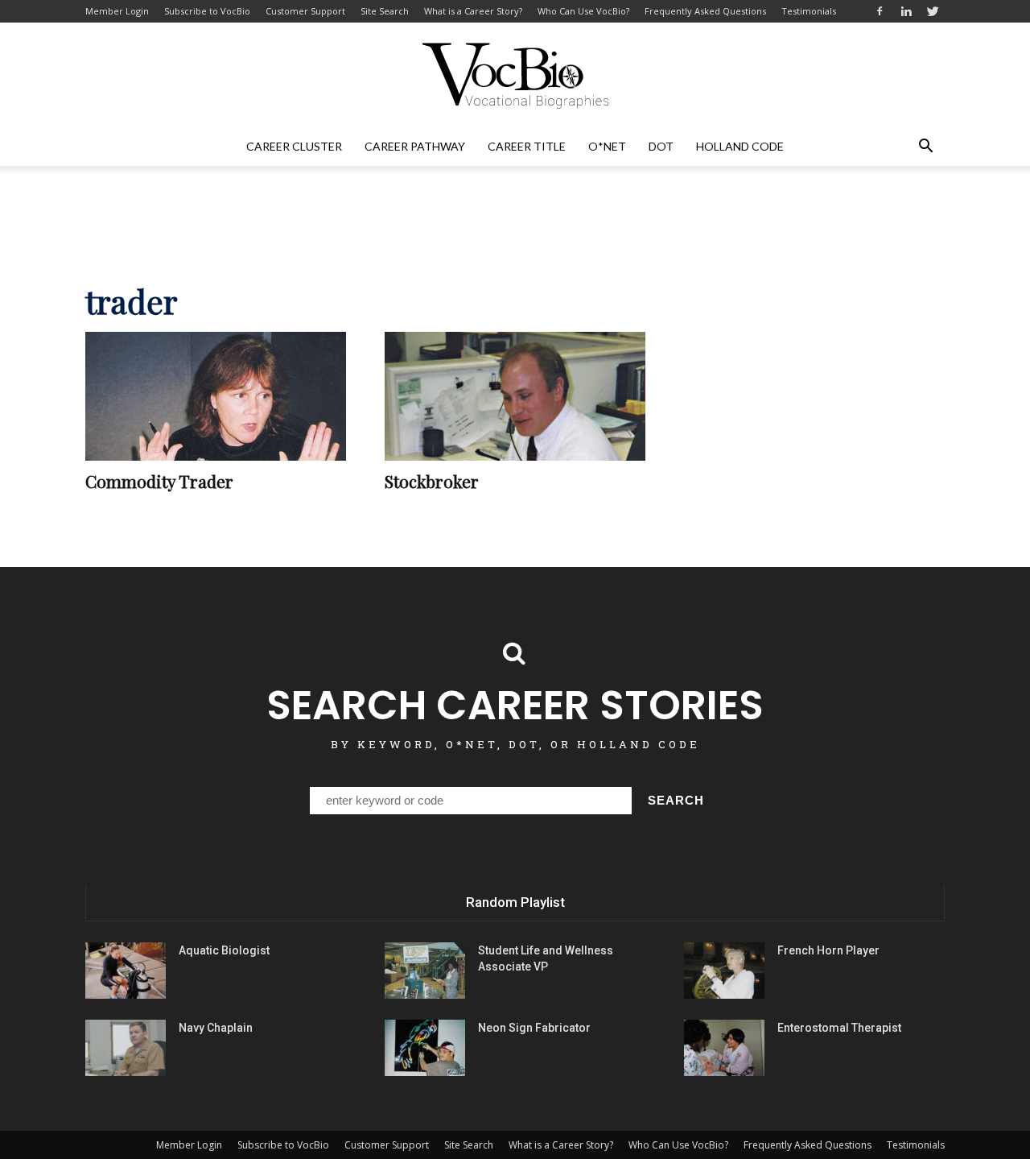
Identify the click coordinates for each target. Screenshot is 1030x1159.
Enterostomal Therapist (839, 1027)
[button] (925, 146)
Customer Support (305, 11)
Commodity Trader (159, 481)
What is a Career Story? (473, 11)
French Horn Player (828, 950)
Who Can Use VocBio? (583, 11)
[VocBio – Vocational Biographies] (515, 75)
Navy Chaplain (216, 1027)
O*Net (607, 146)
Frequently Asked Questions (705, 11)
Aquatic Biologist (224, 950)
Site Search (384, 11)
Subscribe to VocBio (207, 11)
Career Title (527, 146)
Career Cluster (294, 146)
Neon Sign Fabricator (534, 1027)
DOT (661, 146)
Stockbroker (432, 481)
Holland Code (740, 146)
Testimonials (808, 11)
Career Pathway (415, 146)
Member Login (117, 11)
